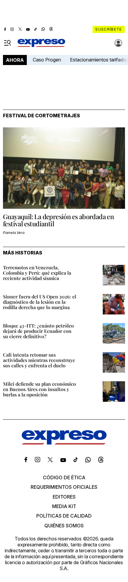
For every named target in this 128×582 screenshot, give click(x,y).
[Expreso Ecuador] (64, 443)
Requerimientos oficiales (64, 487)
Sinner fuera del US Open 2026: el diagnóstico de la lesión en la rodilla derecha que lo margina (39, 301)
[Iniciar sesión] (118, 43)
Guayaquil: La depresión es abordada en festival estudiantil (58, 220)
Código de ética (64, 477)
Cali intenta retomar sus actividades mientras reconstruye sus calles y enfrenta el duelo (39, 360)
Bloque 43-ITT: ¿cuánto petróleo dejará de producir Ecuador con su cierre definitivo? (38, 330)
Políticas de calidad (64, 515)
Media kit (64, 506)
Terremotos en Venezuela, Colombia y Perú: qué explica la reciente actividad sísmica (37, 272)
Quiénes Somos (64, 525)
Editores (64, 496)
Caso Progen (47, 60)
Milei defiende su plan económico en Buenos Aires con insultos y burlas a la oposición (39, 389)
